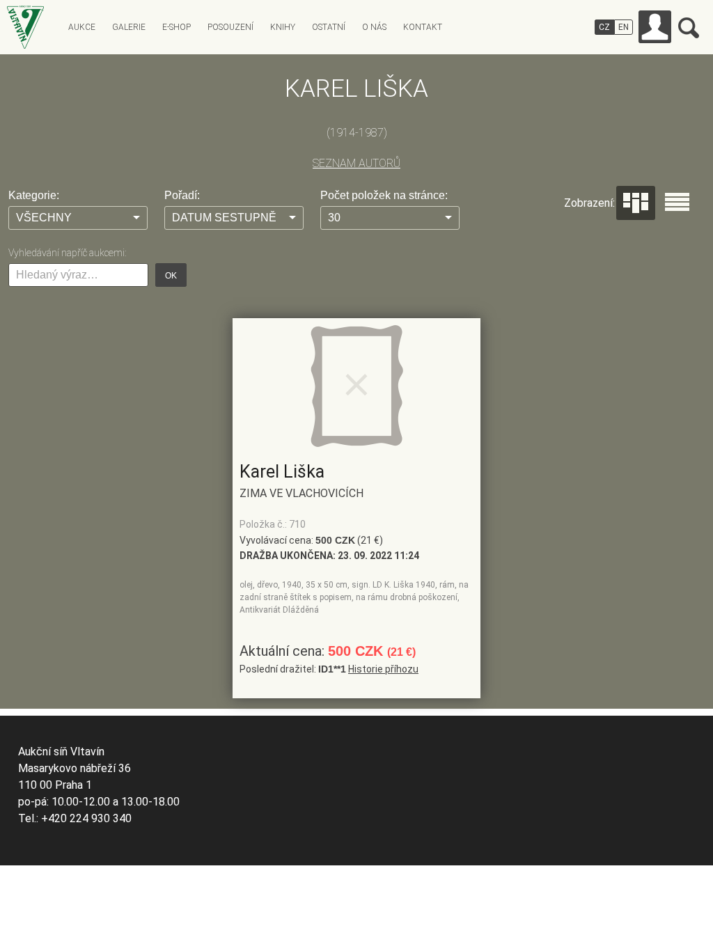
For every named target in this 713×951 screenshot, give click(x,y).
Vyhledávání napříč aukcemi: (67, 252)
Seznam (677, 202)
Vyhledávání (688, 27)
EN (623, 27)
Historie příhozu (383, 669)
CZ (604, 27)
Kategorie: (33, 195)
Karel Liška (282, 472)
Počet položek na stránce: (384, 195)
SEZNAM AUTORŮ (356, 163)
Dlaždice (635, 203)
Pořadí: (182, 195)
